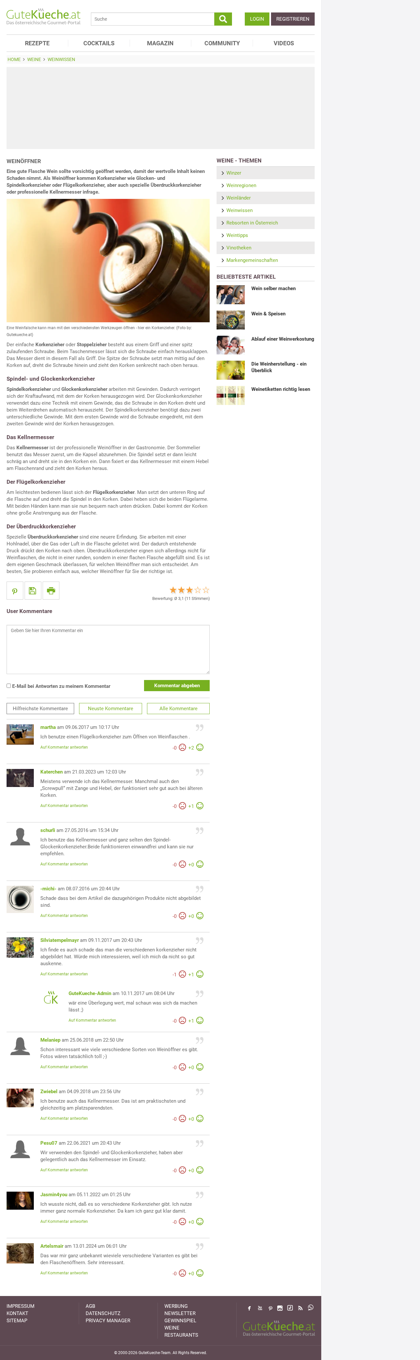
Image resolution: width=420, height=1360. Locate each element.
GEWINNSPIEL (180, 1321)
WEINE (171, 1328)
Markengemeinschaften (252, 260)
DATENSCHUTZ (103, 1313)
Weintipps (237, 235)
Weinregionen (241, 185)
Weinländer (238, 198)
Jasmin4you (53, 1195)
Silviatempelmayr (59, 940)
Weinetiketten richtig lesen (280, 389)
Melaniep (50, 1040)
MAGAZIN (160, 43)
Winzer (233, 173)
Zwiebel (48, 1091)
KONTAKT (17, 1313)
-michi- (48, 889)
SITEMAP (17, 1321)
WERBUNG (176, 1306)
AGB (90, 1306)
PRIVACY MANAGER (108, 1321)
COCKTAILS (99, 43)
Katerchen (51, 772)
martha (48, 727)
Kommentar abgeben (177, 686)
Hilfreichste (40, 709)
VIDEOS (284, 43)
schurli (47, 830)
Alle (178, 709)
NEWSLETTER (180, 1313)
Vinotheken (238, 248)
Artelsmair (51, 1246)
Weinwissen (239, 210)
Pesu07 (48, 1143)
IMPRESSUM (20, 1306)
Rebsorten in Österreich (252, 223)
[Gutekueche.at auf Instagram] (280, 1308)
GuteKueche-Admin (90, 993)
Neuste (110, 709)
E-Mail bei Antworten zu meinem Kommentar (60, 686)
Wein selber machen (273, 288)
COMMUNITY (222, 43)
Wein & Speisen (268, 314)
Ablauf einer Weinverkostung (282, 339)
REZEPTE (37, 43)
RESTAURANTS (181, 1335)
